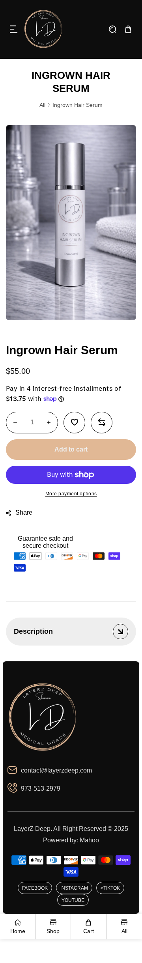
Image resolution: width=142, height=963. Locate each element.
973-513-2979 (40, 788)
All (42, 105)
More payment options (71, 493)
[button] (14, 29)
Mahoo (89, 840)
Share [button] (23, 512)
